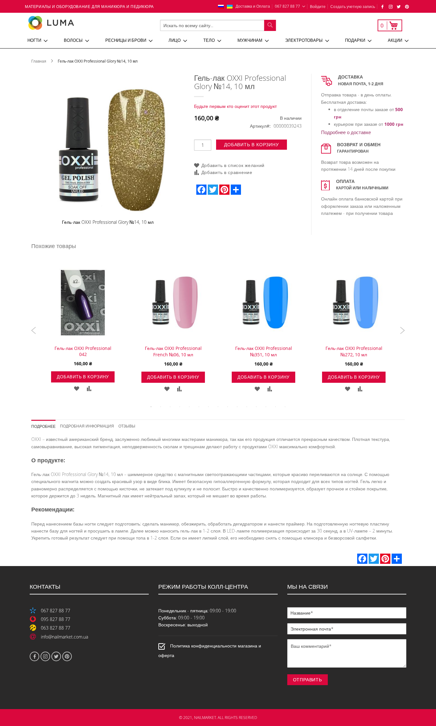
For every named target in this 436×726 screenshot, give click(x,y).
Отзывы (126, 425)
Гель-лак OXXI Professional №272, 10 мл (354, 351)
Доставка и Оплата (253, 6)
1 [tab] (151, 407)
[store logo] (72, 23)
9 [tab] (227, 407)
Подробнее (43, 426)
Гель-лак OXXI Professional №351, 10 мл (263, 351)
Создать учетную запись (352, 6)
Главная (38, 61)
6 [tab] (199, 407)
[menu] (218, 40)
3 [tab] (170, 407)
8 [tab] (218, 407)
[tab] (45, 424)
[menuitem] (37, 40)
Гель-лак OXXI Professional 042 (83, 351)
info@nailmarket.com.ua (64, 637)
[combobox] (218, 25)
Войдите (318, 6)
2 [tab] (160, 407)
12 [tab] (256, 407)
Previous (33, 330)
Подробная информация (87, 425)
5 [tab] (189, 407)
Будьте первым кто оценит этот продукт (235, 106)
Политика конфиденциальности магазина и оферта (209, 650)
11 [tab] (247, 407)
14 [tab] (275, 407)
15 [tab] (285, 407)
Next (402, 330)
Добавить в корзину (83, 377)
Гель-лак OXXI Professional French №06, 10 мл (173, 351)
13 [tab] (266, 407)
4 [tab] (180, 407)
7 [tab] (208, 407)
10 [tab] (237, 407)
